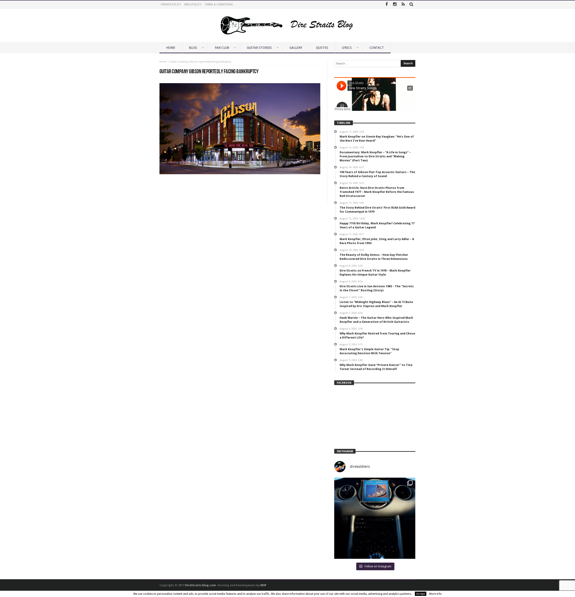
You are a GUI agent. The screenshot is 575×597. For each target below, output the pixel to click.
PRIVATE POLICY (171, 4)
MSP (263, 585)
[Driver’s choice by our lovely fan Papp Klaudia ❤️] (374, 518)
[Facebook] (386, 4)
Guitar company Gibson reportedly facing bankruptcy (200, 61)
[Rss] (403, 4)
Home (163, 61)
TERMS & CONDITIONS (219, 4)
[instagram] (395, 4)
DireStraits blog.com (200, 585)
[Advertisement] (240, 187)
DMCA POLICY (192, 4)
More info (435, 593)
